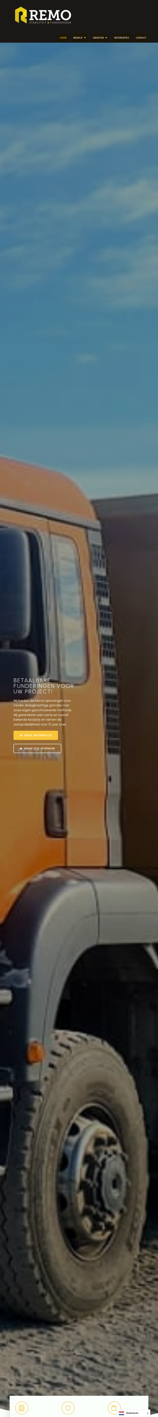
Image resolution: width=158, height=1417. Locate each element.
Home (63, 37)
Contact (141, 37)
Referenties (121, 37)
